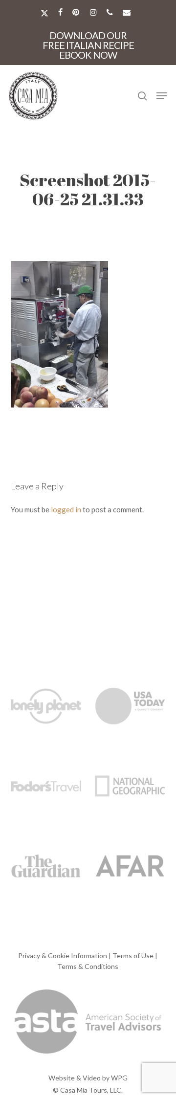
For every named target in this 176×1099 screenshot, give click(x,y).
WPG (119, 1078)
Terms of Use (133, 955)
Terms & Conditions (87, 966)
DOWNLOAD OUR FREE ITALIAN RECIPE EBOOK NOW (88, 45)
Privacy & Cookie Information (62, 955)
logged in (66, 509)
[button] (161, 96)
